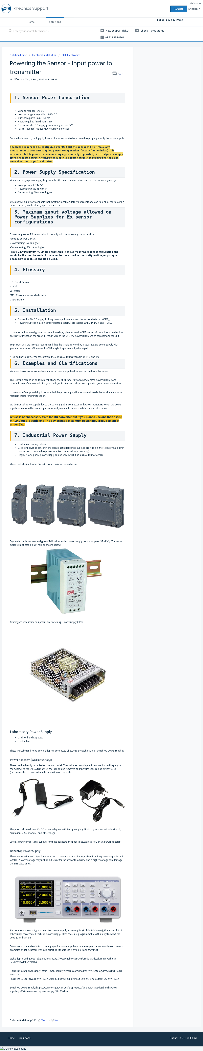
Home (31, 22)
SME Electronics (71, 55)
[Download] (94, 490)
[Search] (10, 31)
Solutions (55, 22)
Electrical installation (44, 55)
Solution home (19, 55)
